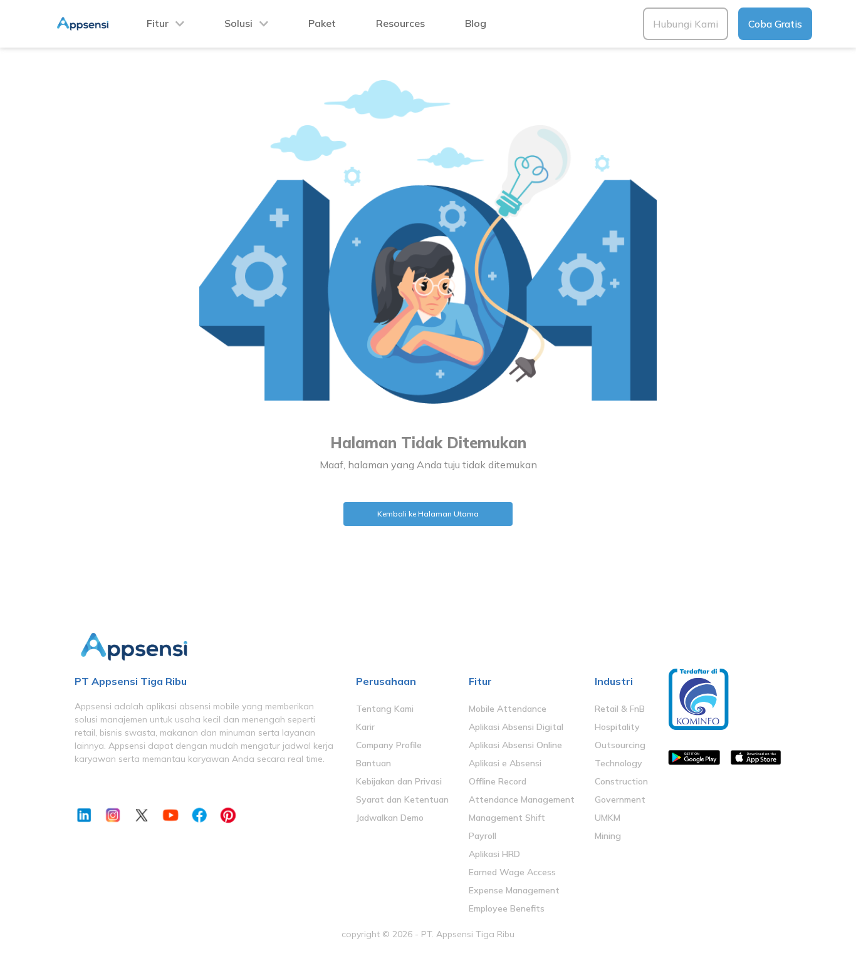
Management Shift (507, 817)
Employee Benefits (507, 908)
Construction (621, 781)
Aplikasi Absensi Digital (516, 726)
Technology (618, 763)
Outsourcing (620, 745)
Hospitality (617, 726)
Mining (608, 835)
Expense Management (514, 890)
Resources (400, 23)
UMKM (607, 817)
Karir (365, 726)
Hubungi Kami (685, 24)
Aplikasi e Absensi (505, 763)
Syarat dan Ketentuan (402, 799)
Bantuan (373, 763)
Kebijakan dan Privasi (399, 781)
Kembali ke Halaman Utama (428, 513)
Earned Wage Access (512, 872)
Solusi (238, 23)
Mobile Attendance (507, 708)
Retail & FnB (620, 708)
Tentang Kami (385, 708)
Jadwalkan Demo (390, 817)
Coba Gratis (775, 24)
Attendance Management (522, 799)
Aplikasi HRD (494, 854)
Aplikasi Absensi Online (515, 745)
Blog (475, 23)
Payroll (482, 835)
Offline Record (497, 781)
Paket (322, 23)
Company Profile (389, 745)
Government (620, 799)
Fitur (158, 23)
